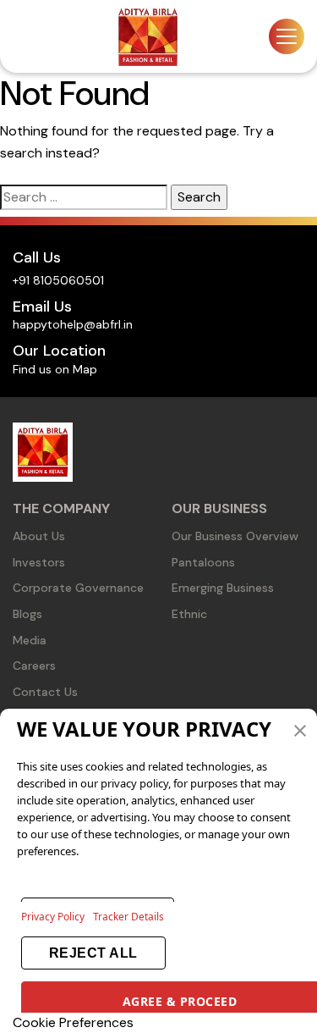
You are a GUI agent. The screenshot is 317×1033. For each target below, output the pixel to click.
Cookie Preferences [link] (73, 1022)
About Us (39, 536)
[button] (300, 729)
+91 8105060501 (58, 280)
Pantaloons (203, 562)
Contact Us (45, 691)
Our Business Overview (235, 536)
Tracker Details (128, 916)
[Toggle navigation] (286, 36)
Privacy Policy (53, 916)
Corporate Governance (78, 587)
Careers (34, 665)
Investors (39, 562)
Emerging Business (223, 587)
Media (29, 640)
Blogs (27, 613)
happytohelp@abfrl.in (73, 324)
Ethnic (189, 613)
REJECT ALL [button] (93, 953)
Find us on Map (55, 369)
